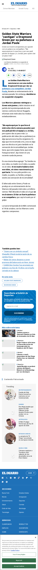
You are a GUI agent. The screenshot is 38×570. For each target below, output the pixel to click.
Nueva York (23, 448)
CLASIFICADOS (7, 524)
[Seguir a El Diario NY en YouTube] (15, 478)
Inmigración (23, 497)
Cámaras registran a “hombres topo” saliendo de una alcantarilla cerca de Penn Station (25, 454)
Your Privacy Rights (19, 554)
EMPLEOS (5, 528)
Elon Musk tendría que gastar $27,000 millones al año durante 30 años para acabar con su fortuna (26, 411)
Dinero (21, 404)
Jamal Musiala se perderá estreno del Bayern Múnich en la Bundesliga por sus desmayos (26, 369)
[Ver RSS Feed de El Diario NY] (7, 482)
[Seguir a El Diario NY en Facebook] (3, 478)
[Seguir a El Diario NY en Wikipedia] (31, 478)
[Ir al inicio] (10, 473)
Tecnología (5, 512)
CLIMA (4, 532)
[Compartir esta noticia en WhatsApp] (8, 75)
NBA (18, 28)
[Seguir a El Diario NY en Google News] (23, 478)
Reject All (19, 560)
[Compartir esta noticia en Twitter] (19, 75)
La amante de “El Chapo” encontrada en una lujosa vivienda (26, 438)
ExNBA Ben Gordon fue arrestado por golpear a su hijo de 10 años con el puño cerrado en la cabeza (18, 268)
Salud (4, 504)
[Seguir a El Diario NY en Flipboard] (27, 478)
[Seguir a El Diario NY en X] (7, 478)
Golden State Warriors (12, 280)
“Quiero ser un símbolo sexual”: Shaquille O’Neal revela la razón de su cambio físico (17, 254)
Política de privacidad (10, 319)
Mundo (4, 497)
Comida (21, 504)
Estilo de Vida (6, 508)
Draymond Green (10, 285)
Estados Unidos (24, 434)
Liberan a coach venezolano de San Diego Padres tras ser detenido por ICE (26, 357)
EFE (12, 68)
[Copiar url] (29, 75)
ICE (33, 8)
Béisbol (20, 330)
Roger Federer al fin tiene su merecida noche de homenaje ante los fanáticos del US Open (26, 345)
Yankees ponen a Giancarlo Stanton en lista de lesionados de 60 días (26, 334)
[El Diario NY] (19, 4)
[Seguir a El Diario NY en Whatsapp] (3, 482)
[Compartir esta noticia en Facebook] (14, 75)
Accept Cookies (19, 566)
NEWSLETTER (23, 524)
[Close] (35, 537)
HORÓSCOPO (23, 532)
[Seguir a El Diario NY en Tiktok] (19, 478)
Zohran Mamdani (9, 8)
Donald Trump (23, 8)
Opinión (21, 512)
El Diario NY (5, 28)
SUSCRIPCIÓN (23, 528)
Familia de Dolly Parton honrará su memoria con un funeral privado (25, 395)
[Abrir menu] (3, 4)
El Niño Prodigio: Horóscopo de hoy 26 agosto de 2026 (26, 423)
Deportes (13, 28)
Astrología (23, 419)
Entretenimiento (25, 390)
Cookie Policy (15, 550)
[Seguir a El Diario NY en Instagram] (11, 478)
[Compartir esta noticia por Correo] (24, 75)
